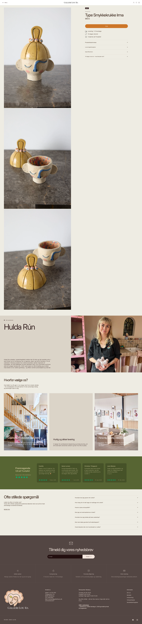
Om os (129, 592)
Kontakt (129, 595)
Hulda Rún (87, 11)
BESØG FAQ (7, 509)
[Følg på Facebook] (133, 620)
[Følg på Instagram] (137, 620)
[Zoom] (67, 104)
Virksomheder (131, 600)
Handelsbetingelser (132, 602)
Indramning (130, 597)
